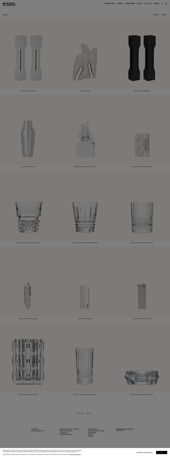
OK (161, 452)
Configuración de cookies (144, 452)
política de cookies (75, 454)
